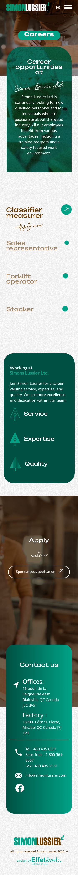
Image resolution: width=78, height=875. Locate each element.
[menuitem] (58, 7)
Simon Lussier (46, 851)
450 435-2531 (46, 765)
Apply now (29, 227)
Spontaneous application (35, 571)
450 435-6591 (45, 748)
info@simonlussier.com (45, 775)
